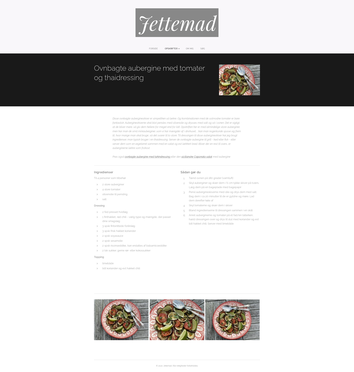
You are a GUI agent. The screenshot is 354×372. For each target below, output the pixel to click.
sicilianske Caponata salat (196, 156)
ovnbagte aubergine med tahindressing (148, 156)
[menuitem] (155, 48)
